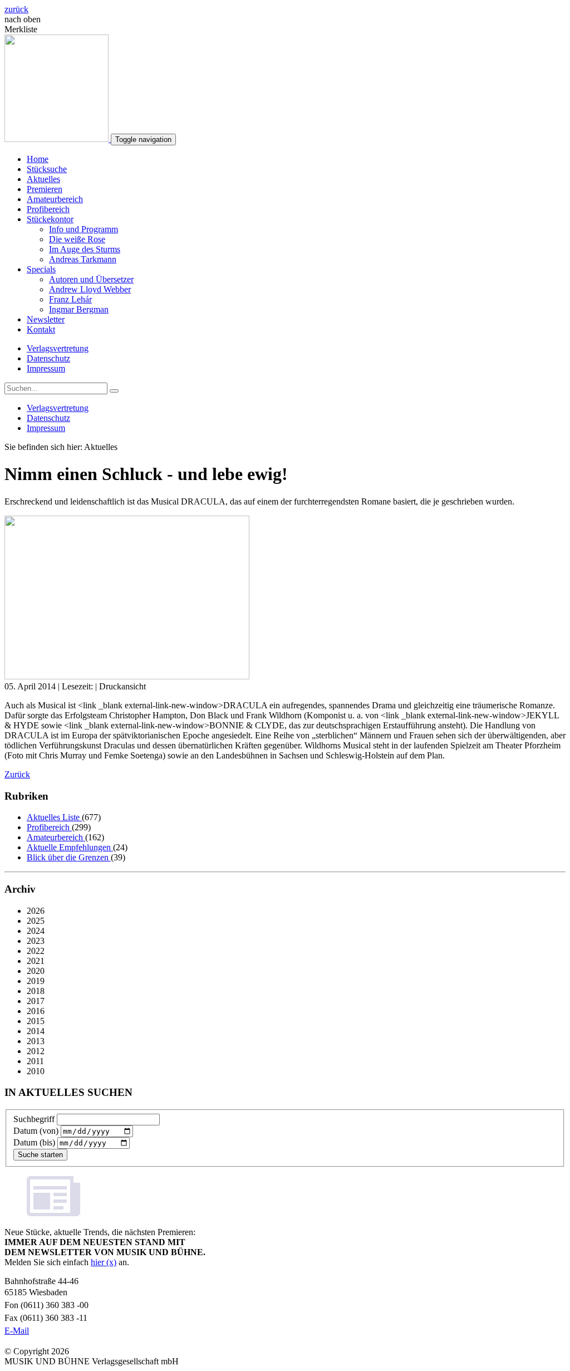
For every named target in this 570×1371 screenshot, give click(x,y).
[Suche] (114, 391)
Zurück (17, 774)
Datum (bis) (34, 1142)
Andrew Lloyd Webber (90, 289)
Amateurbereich (55, 199)
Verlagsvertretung (58, 348)
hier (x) (103, 1262)
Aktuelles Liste (54, 817)
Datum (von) (35, 1130)
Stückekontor (50, 219)
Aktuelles (43, 179)
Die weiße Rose (77, 239)
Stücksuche (47, 169)
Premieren (44, 189)
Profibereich (48, 209)
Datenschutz (48, 358)
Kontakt (41, 329)
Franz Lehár (70, 299)
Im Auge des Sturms (84, 249)
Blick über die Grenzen (69, 857)
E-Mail (16, 1330)
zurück (16, 9)
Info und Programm (83, 229)
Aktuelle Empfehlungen (70, 847)
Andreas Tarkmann (82, 259)
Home (37, 159)
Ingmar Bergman (79, 309)
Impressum (46, 368)
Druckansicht (122, 686)
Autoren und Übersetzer (91, 279)
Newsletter (46, 319)
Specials (41, 269)
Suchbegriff (34, 1119)
